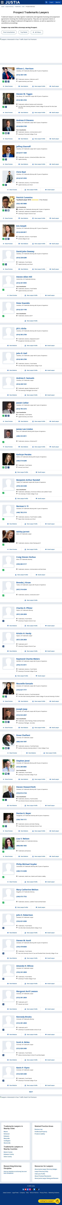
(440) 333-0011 (21, 436)
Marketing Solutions (54, 1192)
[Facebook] (28, 1189)
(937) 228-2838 (21, 614)
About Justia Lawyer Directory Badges (46, 1169)
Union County (8, 1156)
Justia (2, 6)
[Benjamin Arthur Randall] (8, 485)
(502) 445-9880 (21, 204)
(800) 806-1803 (21, 846)
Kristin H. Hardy (23, 633)
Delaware (6, 1136)
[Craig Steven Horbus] (8, 562)
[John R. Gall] (8, 358)
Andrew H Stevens (25, 120)
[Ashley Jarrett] (8, 536)
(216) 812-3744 (21, 793)
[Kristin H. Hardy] (8, 638)
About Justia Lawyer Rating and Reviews (46, 1178)
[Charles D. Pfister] (8, 613)
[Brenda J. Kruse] (8, 587)
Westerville (7, 1143)
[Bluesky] (34, 1189)
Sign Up (58, 2)
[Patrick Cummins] (8, 202)
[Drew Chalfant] (8, 740)
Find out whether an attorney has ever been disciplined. (15, 1172)
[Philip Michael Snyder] (8, 869)
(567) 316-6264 (21, 589)
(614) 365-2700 (21, 335)
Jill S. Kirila (21, 328)
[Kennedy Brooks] (8, 1021)
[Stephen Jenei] (8, 765)
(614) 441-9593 (21, 283)
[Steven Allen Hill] (8, 281)
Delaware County (9, 1154)
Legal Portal (15, 1192)
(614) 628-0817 (21, 232)
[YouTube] (25, 1189)
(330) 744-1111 (21, 819)
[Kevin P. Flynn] (8, 1072)
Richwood (6, 1134)
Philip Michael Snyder (26, 864)
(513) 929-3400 (21, 1048)
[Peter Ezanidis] (8, 308)
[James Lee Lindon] (8, 434)
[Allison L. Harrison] (8, 73)
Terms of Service (34, 1192)
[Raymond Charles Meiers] (8, 664)
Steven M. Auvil (23, 940)
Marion (6, 1131)
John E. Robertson (24, 915)
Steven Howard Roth (26, 787)
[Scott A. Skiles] (8, 1047)
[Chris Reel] (8, 177)
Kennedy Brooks (24, 1016)
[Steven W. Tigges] (8, 99)
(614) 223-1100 (21, 310)
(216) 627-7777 (21, 690)
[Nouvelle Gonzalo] (8, 688)
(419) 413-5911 (21, 665)
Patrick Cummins (24, 197)
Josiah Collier (22, 402)
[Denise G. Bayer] (8, 818)
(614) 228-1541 (21, 384)
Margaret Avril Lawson (27, 991)
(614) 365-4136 (21, 100)
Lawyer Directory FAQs (41, 1171)
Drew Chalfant (23, 735)
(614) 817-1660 (21, 153)
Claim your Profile (40, 1174)
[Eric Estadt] (8, 231)
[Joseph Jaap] (8, 714)
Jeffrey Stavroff (23, 146)
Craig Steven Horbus (26, 557)
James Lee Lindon (24, 429)
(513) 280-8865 (21, 767)
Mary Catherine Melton (27, 889)
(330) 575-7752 (21, 896)
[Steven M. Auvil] (8, 945)
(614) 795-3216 (21, 409)
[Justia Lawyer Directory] (12, 2)
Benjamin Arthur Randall (28, 480)
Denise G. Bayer (23, 813)
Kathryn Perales (23, 454)
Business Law (38, 1129)
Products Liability (40, 1134)
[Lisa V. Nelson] (8, 843)
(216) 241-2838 (21, 972)
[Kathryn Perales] (8, 459)
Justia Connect (7, 1192)
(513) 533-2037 (21, 715)
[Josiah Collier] (8, 407)
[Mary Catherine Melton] (8, 894)
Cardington (7, 1141)
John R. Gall (21, 353)
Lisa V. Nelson (22, 838)
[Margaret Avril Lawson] (8, 996)
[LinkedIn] (23, 1189)
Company (22, 1192)
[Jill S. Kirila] (8, 333)
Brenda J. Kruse (23, 582)
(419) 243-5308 (21, 486)
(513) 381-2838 (21, 998)
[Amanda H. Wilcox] (8, 971)
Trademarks (18, 6)
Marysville (7, 1138)
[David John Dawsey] (8, 256)
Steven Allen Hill (24, 276)
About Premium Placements (43, 1176)
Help (27, 1192)
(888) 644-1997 (21, 742)
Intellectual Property (41, 1131)
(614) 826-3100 (21, 126)
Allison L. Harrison (24, 68)
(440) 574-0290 (21, 461)
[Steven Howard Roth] (8, 792)
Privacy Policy (43, 1192)
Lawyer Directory (9, 6)
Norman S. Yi (22, 506)
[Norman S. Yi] (8, 511)
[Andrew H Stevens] (8, 125)
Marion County (8, 1152)
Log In (51, 2)
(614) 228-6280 (21, 258)
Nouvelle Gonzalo (24, 683)
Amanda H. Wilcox (24, 966)
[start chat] (57, 1201)
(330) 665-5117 (21, 564)
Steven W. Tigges (24, 94)
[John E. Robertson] (8, 920)
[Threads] (32, 1189)
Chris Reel (21, 172)
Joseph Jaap (21, 709)
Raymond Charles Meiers (28, 659)
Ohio (23, 6)
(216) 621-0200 (21, 921)
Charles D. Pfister (24, 608)
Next (31, 1092)
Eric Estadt (21, 226)
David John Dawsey (25, 251)
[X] (36, 1189)
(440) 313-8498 (21, 871)
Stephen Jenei (23, 760)
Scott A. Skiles (22, 1042)
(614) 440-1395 (21, 75)
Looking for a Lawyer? (47, 1201)
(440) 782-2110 (21, 512)
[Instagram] (30, 1189)
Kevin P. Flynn (22, 1067)
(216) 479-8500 (21, 947)
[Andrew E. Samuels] (8, 383)
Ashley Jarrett (22, 531)
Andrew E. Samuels (25, 378)
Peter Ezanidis (23, 303)
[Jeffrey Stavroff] (8, 151)
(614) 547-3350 (21, 178)
